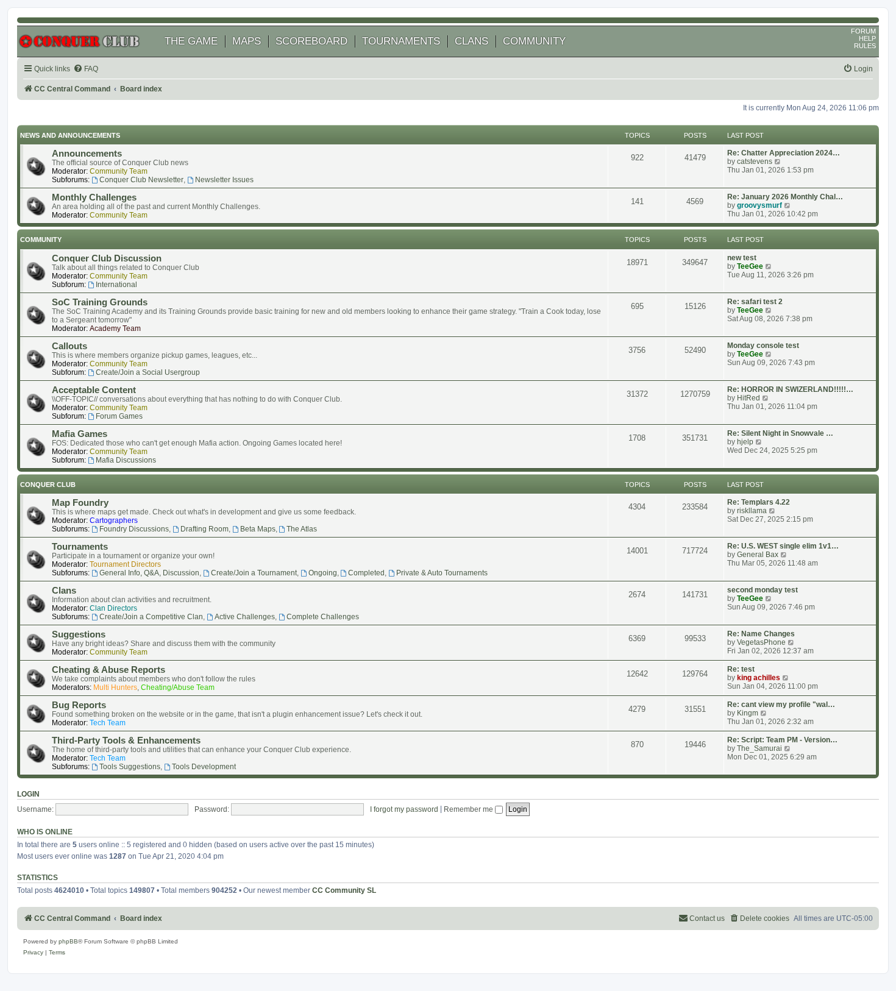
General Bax (757, 554)
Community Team (119, 171)
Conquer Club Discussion (107, 258)
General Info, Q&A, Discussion (149, 573)
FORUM (863, 31)
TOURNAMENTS (401, 41)
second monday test (762, 590)
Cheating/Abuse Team (178, 687)
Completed (366, 573)
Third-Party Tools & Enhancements (126, 740)
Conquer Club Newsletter (141, 180)
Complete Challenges (322, 617)
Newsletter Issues (224, 180)
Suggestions (78, 634)
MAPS (246, 41)
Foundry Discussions (134, 529)
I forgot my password (404, 809)
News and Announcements (70, 135)
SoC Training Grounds (100, 302)
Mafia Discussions (126, 460)
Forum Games (119, 416)
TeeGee (750, 266)
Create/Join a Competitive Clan (151, 617)
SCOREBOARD (311, 41)
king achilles (758, 677)
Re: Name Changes (761, 634)
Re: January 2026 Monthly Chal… (785, 197)
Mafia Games (79, 434)
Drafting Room (204, 529)
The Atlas (301, 529)
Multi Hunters (115, 687)
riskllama (752, 510)
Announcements (87, 153)
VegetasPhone (761, 642)
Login (28, 794)
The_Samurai (759, 748)
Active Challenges (245, 617)
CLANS (471, 41)
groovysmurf (759, 205)
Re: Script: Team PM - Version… (782, 740)
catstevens (754, 161)
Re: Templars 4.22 (758, 502)
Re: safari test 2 (755, 301)
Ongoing (322, 573)
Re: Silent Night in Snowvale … (780, 433)
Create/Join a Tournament (254, 573)
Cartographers (114, 520)
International (116, 284)
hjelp (745, 442)
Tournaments (80, 547)
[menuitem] (85, 69)
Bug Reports (79, 705)
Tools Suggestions (129, 766)
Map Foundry (80, 503)
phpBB (68, 941)
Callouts (69, 346)
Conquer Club (48, 484)
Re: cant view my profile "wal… (781, 704)
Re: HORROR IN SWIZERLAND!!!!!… (790, 389)
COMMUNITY (534, 41)
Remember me (469, 809)
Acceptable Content (94, 390)
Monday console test (763, 345)
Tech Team (108, 723)
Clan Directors (113, 608)
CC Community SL (344, 890)
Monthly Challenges (94, 197)
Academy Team (115, 328)
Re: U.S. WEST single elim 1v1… (783, 546)
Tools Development (204, 766)
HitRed (748, 398)
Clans (64, 590)
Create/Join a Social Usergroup (148, 372)
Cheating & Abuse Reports (108, 670)
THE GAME (191, 41)
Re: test (741, 669)
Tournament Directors (125, 564)
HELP (867, 38)
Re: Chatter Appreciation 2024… (783, 153)
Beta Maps (258, 529)
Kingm (747, 713)
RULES (865, 45)
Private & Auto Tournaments (442, 573)
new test (741, 258)
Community (41, 239)
